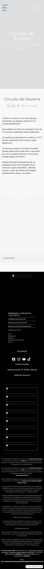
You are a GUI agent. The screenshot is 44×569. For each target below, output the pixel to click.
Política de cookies (14, 552)
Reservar (22, 200)
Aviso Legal (32, 550)
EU (39, 5)
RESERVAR (34, 9)
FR (35, 5)
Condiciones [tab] (8, 258)
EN (30, 5)
